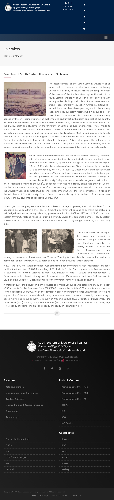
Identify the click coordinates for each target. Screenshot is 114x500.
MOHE (64, 451)
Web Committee (59, 495)
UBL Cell (10, 469)
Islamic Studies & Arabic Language (24, 405)
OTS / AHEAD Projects (17, 457)
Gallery (65, 469)
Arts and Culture (15, 386)
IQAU (8, 451)
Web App (67, 6)
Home (7, 55)
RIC (63, 411)
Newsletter (68, 9)
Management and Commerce (22, 393)
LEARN (64, 463)
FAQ (67, 3)
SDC (63, 417)
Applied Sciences (15, 399)
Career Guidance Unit (17, 439)
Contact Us (76, 495)
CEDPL (64, 405)
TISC (8, 463)
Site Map (44, 495)
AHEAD (64, 457)
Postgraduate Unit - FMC (74, 386)
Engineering (12, 411)
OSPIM (9, 445)
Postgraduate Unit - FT (73, 399)
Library (65, 439)
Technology (12, 417)
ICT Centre (67, 423)
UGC (63, 445)
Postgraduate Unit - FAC (74, 393)
